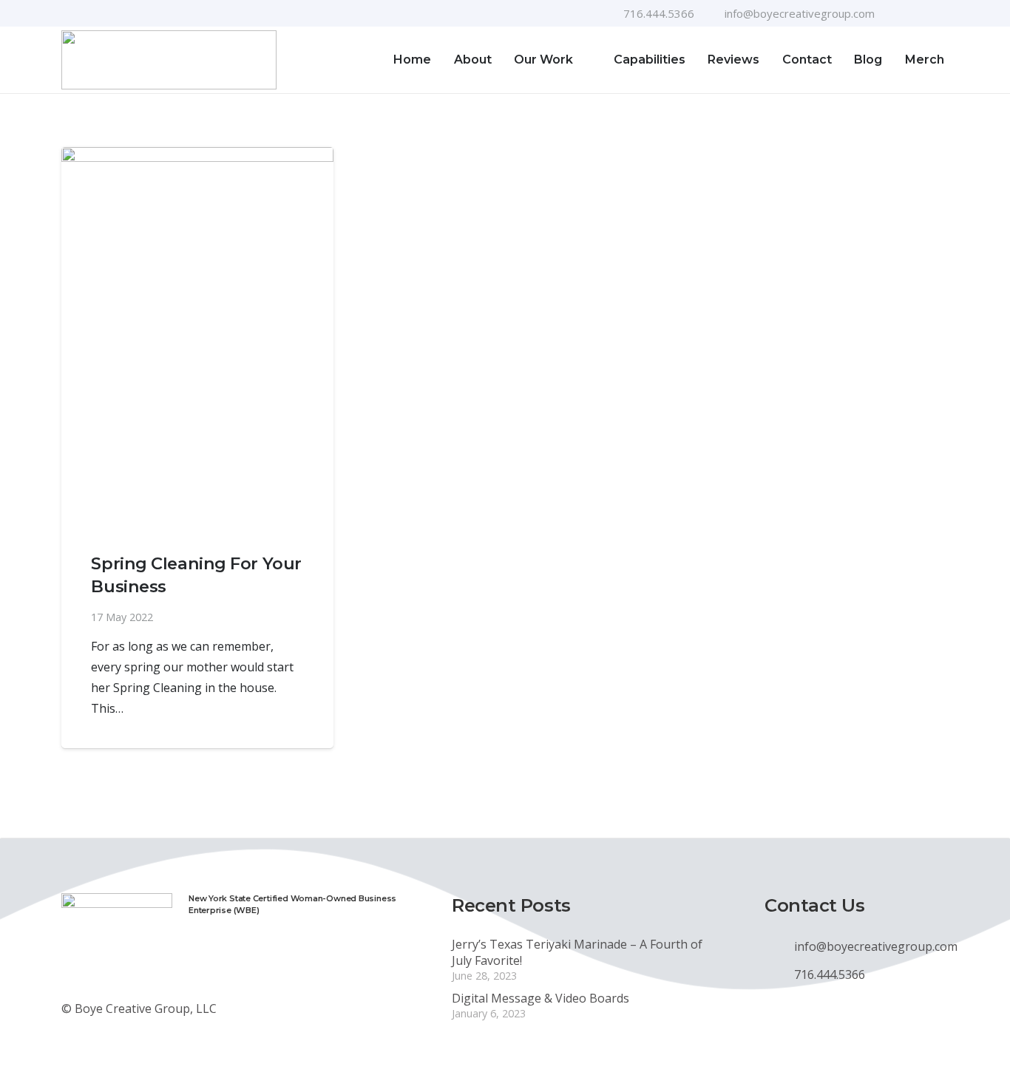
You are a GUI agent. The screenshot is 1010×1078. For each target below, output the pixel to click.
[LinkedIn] (943, 13)
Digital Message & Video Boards (540, 998)
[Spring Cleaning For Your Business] (197, 337)
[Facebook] (896, 13)
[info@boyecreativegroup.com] (779, 946)
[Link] (169, 59)
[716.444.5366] (779, 974)
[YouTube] (920, 13)
